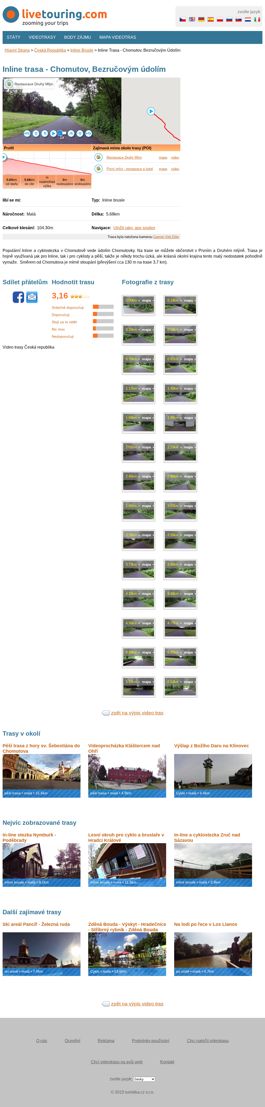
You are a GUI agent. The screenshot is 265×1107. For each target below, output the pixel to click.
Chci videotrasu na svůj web (117, 1062)
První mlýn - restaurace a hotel (130, 169)
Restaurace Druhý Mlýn (124, 157)
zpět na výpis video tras (137, 713)
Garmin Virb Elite (166, 237)
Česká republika (50, 50)
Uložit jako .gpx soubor (134, 228)
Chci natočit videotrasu (208, 1041)
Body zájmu (77, 37)
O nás (41, 1041)
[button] (151, 111)
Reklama (106, 1041)
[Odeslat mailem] (32, 302)
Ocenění (72, 1041)
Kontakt (167, 1062)
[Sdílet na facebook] (18, 302)
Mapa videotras (117, 37)
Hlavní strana (17, 50)
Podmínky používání (150, 1041)
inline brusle (81, 50)
